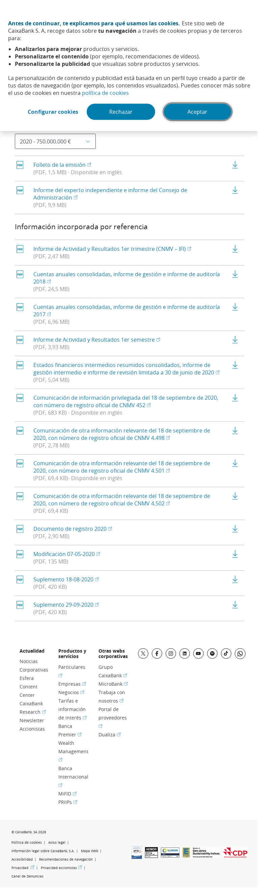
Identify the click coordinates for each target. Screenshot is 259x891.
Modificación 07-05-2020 (66, 554)
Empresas (72, 684)
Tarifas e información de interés (72, 709)
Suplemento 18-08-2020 (66, 579)
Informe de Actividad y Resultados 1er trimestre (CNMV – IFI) (112, 249)
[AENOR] (151, 856)
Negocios (71, 692)
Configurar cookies (53, 111)
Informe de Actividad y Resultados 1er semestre (96, 339)
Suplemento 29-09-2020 (66, 604)
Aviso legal (56, 842)
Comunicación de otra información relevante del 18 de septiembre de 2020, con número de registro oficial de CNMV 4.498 (121, 434)
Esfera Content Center (28, 686)
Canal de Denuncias (27, 876)
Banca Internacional (73, 776)
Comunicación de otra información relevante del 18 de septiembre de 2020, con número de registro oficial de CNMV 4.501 (121, 467)
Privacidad (22, 867)
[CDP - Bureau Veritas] (235, 855)
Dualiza (109, 734)
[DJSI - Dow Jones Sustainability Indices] (206, 855)
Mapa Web (89, 851)
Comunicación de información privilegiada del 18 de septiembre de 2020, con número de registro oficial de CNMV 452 (125, 401)
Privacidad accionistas (61, 867)
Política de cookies (26, 842)
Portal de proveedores (112, 717)
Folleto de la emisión (62, 164)
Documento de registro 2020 (72, 528)
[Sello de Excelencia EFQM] (186, 855)
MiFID (67, 793)
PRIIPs (67, 802)
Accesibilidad (22, 859)
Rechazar (121, 111)
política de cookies (105, 93)
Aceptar (197, 111)
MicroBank (113, 684)
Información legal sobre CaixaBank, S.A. (43, 851)
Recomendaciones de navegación (66, 859)
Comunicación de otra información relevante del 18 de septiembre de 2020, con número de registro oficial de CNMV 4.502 (121, 499)
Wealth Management (73, 751)
